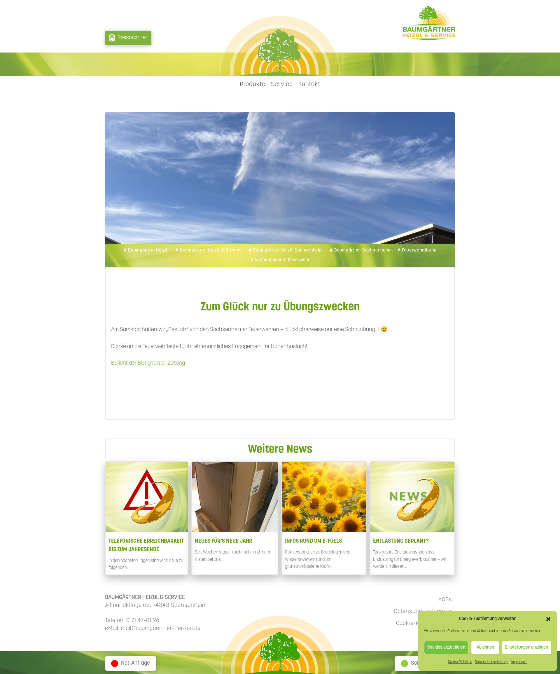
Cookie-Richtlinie (460, 662)
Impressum (519, 662)
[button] (548, 619)
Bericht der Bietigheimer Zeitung (148, 363)
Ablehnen (485, 647)
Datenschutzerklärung (491, 662)
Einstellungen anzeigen (526, 647)
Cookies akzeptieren (446, 647)
